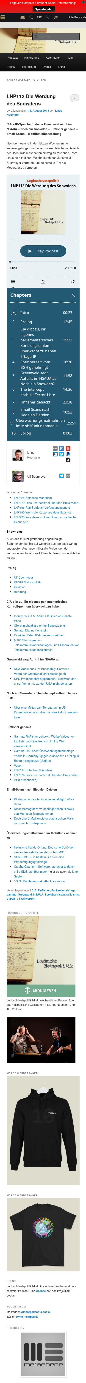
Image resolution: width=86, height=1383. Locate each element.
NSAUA (38, 894)
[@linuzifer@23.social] (61, 449)
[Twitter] (61, 476)
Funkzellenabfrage (63, 890)
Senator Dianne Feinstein (30, 630)
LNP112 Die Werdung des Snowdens (31, 100)
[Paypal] (67, 455)
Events (46, 66)
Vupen (18, 765)
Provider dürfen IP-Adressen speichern (39, 635)
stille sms (72, 894)
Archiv (11, 66)
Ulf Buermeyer (23, 577)
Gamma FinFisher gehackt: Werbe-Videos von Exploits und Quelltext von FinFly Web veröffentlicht (44, 741)
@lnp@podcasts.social (35, 1312)
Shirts (61, 66)
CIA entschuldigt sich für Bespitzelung (39, 625)
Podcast (13, 57)
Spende (41, 1291)
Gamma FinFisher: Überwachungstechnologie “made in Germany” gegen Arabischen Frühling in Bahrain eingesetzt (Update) (46, 755)
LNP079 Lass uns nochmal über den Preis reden (46, 502)
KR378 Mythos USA (27, 582)
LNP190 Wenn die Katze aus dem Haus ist (42, 512)
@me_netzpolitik (27, 1317)
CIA (34, 890)
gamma (12, 894)
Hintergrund (31, 57)
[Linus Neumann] (54, 455)
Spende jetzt (44, 9)
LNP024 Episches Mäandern (33, 497)
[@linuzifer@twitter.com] (61, 455)
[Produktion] (43, 1354)
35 (74, 98)
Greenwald (25, 894)
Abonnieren (53, 57)
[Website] (67, 476)
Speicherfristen (55, 894)
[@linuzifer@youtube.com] (67, 449)
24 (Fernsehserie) (25, 780)
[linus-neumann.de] (54, 449)
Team (70, 57)
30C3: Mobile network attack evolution (39, 881)
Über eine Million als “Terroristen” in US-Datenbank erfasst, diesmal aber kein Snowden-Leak (46, 712)
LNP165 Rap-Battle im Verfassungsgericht (42, 507)
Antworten (25, 898)
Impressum (29, 66)
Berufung (20, 591)
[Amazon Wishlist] (67, 460)
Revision (19, 587)
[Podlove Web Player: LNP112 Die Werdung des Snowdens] (43, 308)
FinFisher (44, 890)
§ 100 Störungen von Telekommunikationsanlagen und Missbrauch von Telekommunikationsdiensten (46, 645)
